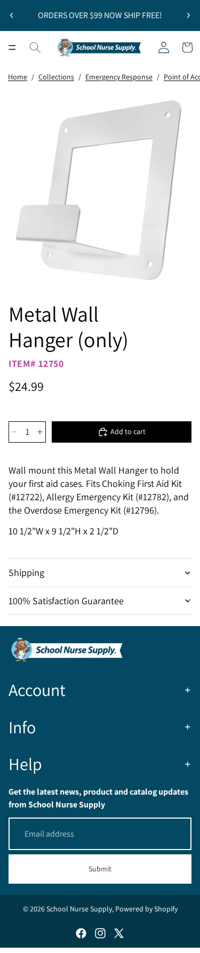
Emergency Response (119, 77)
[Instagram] (100, 933)
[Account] (163, 47)
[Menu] (12, 47)
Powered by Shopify (146, 909)
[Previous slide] (11, 15)
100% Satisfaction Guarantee (66, 601)
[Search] (35, 47)
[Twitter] (119, 933)
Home (17, 77)
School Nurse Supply (79, 909)
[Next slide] (188, 15)
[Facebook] (81, 933)
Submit (100, 869)
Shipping (26, 572)
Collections (56, 77)
